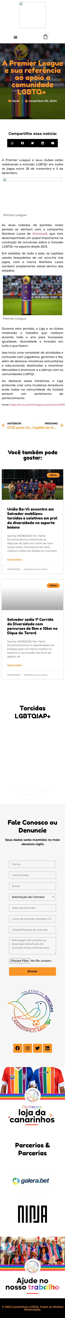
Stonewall (39, 233)
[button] (15, 37)
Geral (16, 101)
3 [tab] (19, 790)
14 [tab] (30, 795)
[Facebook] (17, 1048)
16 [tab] (39, 795)
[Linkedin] (47, 1048)
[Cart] (45, 37)
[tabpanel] (28, 733)
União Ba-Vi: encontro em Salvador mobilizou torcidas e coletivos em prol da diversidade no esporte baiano (32, 518)
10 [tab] (50, 790)
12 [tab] (21, 795)
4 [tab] (24, 790)
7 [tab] (37, 790)
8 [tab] (41, 790)
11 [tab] (54, 790)
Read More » (15, 559)
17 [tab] (43, 795)
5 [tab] (28, 790)
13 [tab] (26, 795)
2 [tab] (15, 790)
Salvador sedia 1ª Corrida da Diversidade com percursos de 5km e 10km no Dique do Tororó (32, 626)
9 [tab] (45, 790)
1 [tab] (11, 790)
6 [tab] (32, 790)
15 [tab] (34, 795)
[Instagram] (27, 1048)
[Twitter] (37, 1048)
